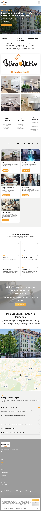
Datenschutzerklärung (36, 508)
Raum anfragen (5, 170)
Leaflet (30, 390)
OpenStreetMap (34, 390)
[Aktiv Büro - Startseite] (5, 2)
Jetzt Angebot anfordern (7, 24)
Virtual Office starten (26, 170)
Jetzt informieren (5, 220)
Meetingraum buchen (6, 195)
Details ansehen (25, 195)
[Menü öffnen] (39, 2)
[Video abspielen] (20, 64)
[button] (20, 375)
